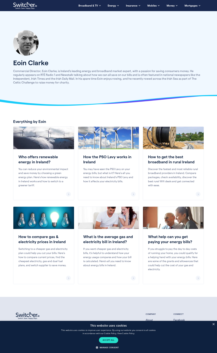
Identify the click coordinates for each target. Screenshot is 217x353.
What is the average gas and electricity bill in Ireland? (108, 245)
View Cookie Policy (125, 333)
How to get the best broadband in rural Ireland (173, 163)
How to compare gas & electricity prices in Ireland (43, 245)
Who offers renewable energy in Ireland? (43, 163)
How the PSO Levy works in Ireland (108, 163)
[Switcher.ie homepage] (25, 5)
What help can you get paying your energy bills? (173, 245)
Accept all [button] (109, 340)
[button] (108, 347)
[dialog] (108, 337)
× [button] (213, 324)
